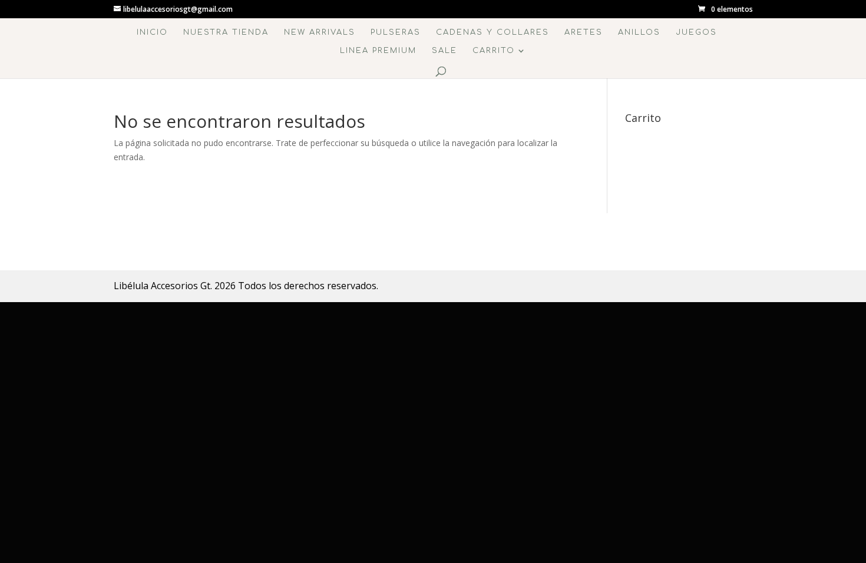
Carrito (493, 51)
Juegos (696, 32)
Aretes (583, 32)
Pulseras (396, 32)
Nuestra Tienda (226, 32)
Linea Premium (378, 51)
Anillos (639, 32)
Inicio (152, 32)
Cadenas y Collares (492, 32)
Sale (444, 51)
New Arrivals (319, 32)
